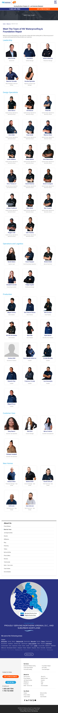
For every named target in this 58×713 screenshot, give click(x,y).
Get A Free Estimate (10, 676)
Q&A (42, 683)
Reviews (6, 558)
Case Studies (7, 568)
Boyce (43, 641)
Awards (6, 536)
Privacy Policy (23, 711)
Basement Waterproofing (30, 665)
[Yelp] (33, 700)
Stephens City (19, 650)
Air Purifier (44, 667)
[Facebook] (25, 700)
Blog (5, 542)
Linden (35, 645)
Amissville (4, 641)
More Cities (29, 654)
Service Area (27, 676)
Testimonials (7, 562)
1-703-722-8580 (7, 691)
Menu (55, 3)
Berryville (33, 641)
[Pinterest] (29, 700)
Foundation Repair (46, 665)
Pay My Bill (10, 682)
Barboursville (19, 641)
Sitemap (36, 711)
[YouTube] (35, 700)
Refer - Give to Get (8, 565)
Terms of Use (30, 711)
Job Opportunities (8, 532)
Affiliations (6, 539)
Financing (6, 545)
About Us (7, 523)
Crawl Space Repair (28, 667)
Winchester (50, 650)
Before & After (7, 552)
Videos (5, 549)
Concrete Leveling (28, 669)
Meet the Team (7, 529)
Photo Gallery (7, 555)
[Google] (31, 700)
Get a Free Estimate (43, 9)
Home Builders (7, 571)
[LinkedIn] (27, 700)
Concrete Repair (45, 669)
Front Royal (49, 643)
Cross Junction (32, 643)
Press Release (7, 526)
